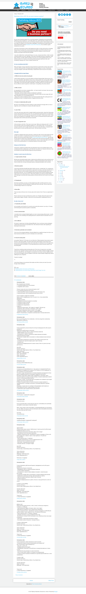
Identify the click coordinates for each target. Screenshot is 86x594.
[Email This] (29, 276)
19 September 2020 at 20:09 (23, 390)
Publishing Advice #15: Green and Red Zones (24, 268)
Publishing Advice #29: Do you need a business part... (64, 167)
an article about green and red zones (39, 137)
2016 (60, 181)
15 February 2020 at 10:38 (22, 322)
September (62, 170)
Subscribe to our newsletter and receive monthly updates (64, 33)
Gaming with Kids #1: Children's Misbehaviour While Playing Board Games (66, 81)
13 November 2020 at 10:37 (22, 422)
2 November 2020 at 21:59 (22, 415)
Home (31, 580)
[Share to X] (31, 276)
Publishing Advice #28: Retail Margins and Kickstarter (66, 108)
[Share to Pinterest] (33, 276)
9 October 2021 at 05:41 (22, 572)
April (61, 175)
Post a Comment (19, 574)
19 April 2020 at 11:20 (21, 358)
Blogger (55, 591)
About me (23, 10)
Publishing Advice (42, 10)
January (61, 179)
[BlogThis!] (30, 276)
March (61, 176)
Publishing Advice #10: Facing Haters (66, 135)
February (61, 178)
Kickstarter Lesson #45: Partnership (33, 44)
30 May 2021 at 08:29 (21, 498)
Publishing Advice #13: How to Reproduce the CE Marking (66, 99)
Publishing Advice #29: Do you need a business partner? (66, 72)
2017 (60, 163)
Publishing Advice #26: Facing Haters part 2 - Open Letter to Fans (66, 143)
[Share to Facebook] (32, 276)
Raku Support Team (32, 10)
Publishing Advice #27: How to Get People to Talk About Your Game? (66, 117)
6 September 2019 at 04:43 (22, 314)
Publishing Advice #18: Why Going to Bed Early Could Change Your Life (30, 270)
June (61, 171)
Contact (67, 10)
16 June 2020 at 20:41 (21, 364)
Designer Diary (60, 10)
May (61, 173)
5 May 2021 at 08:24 (21, 459)
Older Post (51, 580)
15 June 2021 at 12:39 (21, 537)
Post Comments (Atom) (37, 584)
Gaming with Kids (51, 10)
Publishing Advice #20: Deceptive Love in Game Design (66, 90)
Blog (18, 10)
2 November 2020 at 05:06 (22, 396)
